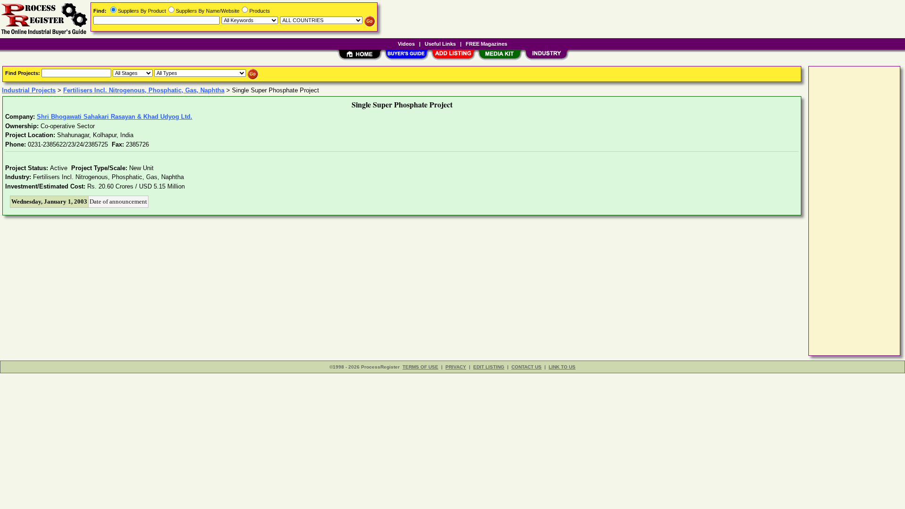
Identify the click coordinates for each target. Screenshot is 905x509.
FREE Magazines (486, 44)
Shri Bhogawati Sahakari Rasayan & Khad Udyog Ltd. (114, 116)
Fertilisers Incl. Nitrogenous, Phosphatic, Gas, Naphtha (143, 90)
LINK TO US (562, 366)
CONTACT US (526, 366)
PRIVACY (455, 366)
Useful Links (440, 44)
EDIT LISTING (488, 366)
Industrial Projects (29, 90)
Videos (406, 44)
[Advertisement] (849, 210)
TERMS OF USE (420, 366)
